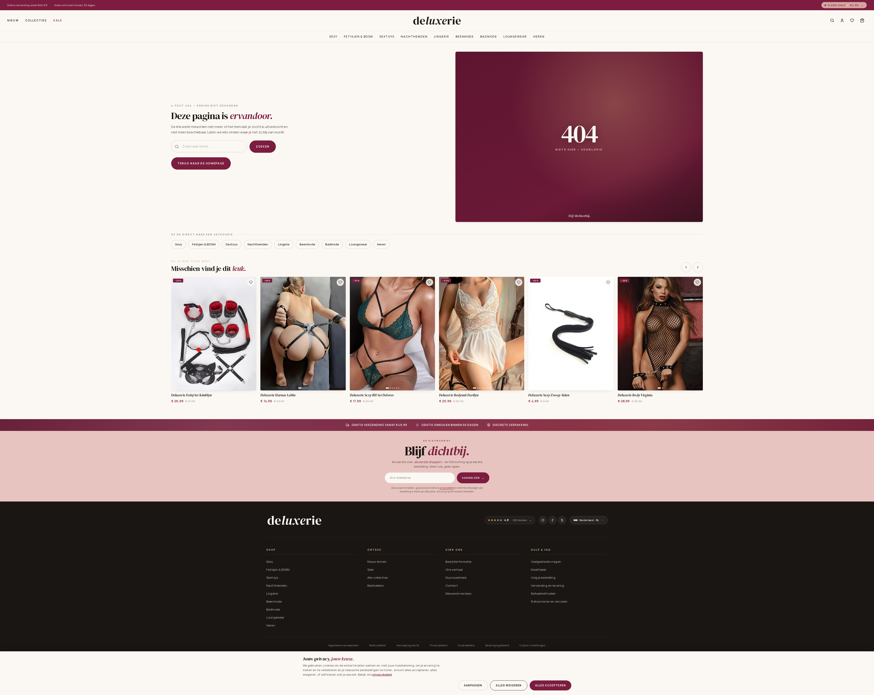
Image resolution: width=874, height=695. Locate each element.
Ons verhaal (454, 570)
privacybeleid (447, 487)
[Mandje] (862, 20)
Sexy (333, 36)
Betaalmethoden (543, 593)
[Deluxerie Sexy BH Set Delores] (392, 333)
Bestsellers (375, 585)
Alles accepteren (550, 685)
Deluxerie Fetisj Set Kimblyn (191, 395)
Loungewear (515, 36)
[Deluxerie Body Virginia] (660, 333)
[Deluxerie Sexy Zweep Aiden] (570, 333)
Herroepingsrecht (407, 645)
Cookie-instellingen (533, 645)
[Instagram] (543, 520)
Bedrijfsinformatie (458, 562)
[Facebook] (552, 520)
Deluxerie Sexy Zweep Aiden (548, 395)
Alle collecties (377, 577)
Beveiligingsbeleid (497, 645)
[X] (562, 520)
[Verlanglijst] (852, 20)
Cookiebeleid (466, 645)
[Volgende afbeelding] (251, 333)
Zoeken (262, 146)
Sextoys (386, 36)
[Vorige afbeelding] (176, 333)
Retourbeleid (377, 645)
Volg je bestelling (543, 577)
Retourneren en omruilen (549, 601)
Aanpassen (473, 685)
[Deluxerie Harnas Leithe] (303, 333)
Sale (57, 20)
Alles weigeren (508, 685)
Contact (451, 585)
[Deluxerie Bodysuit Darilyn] (481, 333)
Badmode (488, 36)
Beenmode (465, 36)
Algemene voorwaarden (343, 645)
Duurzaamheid (456, 577)
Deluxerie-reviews (458, 593)
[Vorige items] (686, 267)
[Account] (842, 20)
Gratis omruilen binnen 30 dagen (74, 5)
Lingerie (441, 36)
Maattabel (538, 570)
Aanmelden (473, 477)
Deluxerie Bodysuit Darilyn (458, 395)
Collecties (36, 20)
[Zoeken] (832, 20)
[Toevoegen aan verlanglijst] (250, 282)
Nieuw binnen (377, 562)
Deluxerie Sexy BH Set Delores (372, 395)
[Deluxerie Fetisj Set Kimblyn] (213, 333)
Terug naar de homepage (201, 163)
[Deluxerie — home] (437, 20)
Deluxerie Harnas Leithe (278, 395)
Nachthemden (414, 36)
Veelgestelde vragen (546, 562)
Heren (539, 36)
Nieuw (13, 20)
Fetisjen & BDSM (358, 36)
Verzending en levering (547, 585)
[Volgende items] (698, 267)
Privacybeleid (438, 645)
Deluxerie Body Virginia (635, 395)
